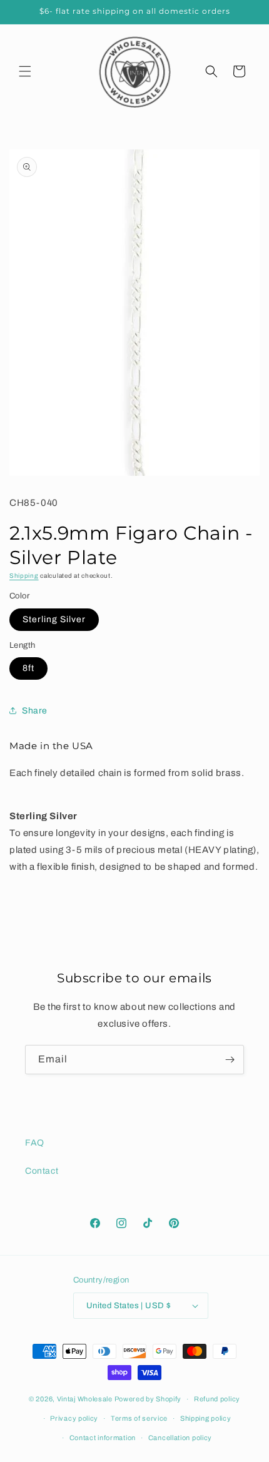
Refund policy (217, 1399)
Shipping (24, 575)
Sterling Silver (54, 619)
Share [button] (35, 710)
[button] (25, 71)
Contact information (102, 1437)
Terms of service (139, 1418)
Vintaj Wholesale (85, 1399)
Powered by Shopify (148, 1399)
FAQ (34, 1142)
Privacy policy (74, 1418)
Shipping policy (205, 1418)
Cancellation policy (180, 1437)
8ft (28, 668)
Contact (41, 1171)
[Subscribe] (229, 1059)
